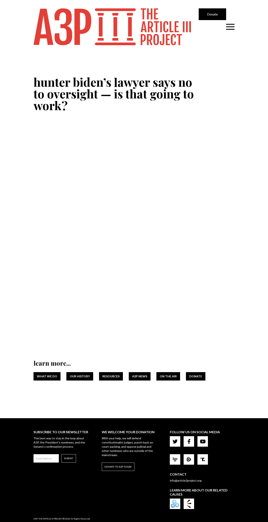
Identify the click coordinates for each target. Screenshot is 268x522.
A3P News (139, 376)
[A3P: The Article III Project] (116, 26)
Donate (212, 14)
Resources (111, 376)
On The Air (168, 376)
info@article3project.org (186, 480)
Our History (80, 376)
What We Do (47, 376)
